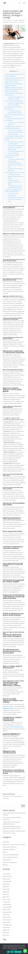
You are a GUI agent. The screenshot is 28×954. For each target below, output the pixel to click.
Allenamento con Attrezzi (9, 847)
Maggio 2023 (6, 930)
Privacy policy (18, 951)
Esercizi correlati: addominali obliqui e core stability (14, 182)
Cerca (23, 805)
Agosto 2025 (6, 884)
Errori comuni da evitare (15, 130)
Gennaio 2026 (6, 874)
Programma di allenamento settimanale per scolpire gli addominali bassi (16, 147)
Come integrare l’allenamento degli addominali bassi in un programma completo (14, 138)
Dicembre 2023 (7, 920)
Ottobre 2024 (6, 909)
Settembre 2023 (7, 925)
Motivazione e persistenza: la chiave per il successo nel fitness (15, 199)
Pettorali (5, 865)
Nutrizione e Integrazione (10, 862)
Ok (8, 951)
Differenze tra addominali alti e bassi (14, 78)
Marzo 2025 (6, 897)
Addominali (21, 20)
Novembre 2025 (7, 876)
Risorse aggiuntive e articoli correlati (14, 172)
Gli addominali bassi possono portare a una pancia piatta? (15, 164)
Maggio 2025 (6, 892)
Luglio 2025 (6, 886)
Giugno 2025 (6, 889)
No (12, 951)
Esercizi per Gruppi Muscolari (10, 22)
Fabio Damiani (7, 20)
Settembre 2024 (7, 912)
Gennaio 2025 (6, 902)
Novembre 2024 (7, 907)
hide (17, 71)
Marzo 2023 (6, 932)
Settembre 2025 (7, 881)
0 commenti (21, 22)
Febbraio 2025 (6, 899)
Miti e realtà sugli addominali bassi (14, 101)
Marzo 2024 (6, 914)
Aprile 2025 (6, 894)
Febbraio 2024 (6, 917)
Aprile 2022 (6, 935)
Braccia (5, 852)
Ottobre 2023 (6, 922)
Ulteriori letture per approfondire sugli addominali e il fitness (16, 176)
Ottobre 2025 (6, 879)
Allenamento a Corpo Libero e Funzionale (14, 844)
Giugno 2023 (6, 927)
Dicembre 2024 (7, 904)
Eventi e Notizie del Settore (10, 857)
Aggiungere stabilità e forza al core (14, 87)
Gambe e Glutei (7, 860)
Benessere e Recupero (9, 849)
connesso (12, 796)
